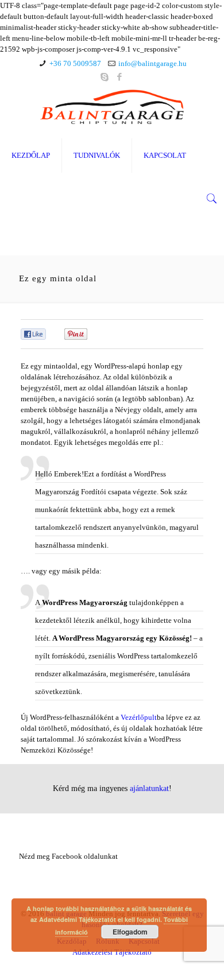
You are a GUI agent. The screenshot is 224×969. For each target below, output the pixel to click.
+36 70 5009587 (75, 63)
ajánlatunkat (149, 788)
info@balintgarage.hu (152, 63)
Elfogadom (130, 932)
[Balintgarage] (112, 107)
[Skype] (105, 77)
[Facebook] (120, 77)
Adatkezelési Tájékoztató (112, 952)
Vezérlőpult (139, 717)
